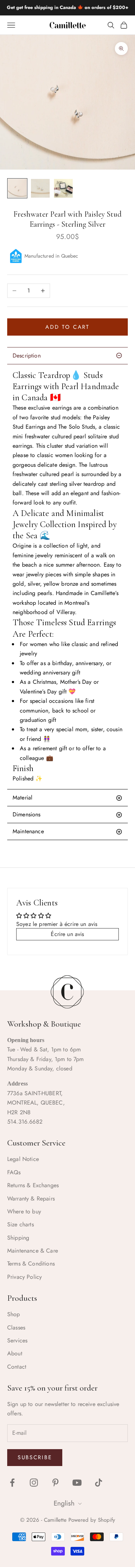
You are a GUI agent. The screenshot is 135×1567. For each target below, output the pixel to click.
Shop (13, 1314)
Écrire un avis (67, 934)
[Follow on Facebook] (12, 1483)
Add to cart (67, 327)
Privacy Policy (24, 1277)
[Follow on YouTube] (77, 1483)
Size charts (20, 1224)
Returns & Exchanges (33, 1185)
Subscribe (35, 1457)
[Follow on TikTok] (99, 1483)
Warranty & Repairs (31, 1198)
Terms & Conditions (31, 1263)
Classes (16, 1327)
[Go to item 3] (63, 188)
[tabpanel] (67, 576)
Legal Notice (23, 1159)
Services (17, 1340)
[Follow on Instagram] (34, 1483)
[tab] (67, 797)
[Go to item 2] (40, 188)
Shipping (18, 1238)
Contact (16, 1367)
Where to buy (24, 1211)
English (64, 1503)
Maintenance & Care (32, 1250)
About (14, 1353)
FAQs (14, 1172)
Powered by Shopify (91, 1520)
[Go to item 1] (17, 188)
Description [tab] (27, 355)
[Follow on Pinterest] (55, 1483)
